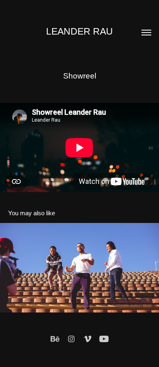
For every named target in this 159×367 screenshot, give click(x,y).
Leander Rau (79, 31)
